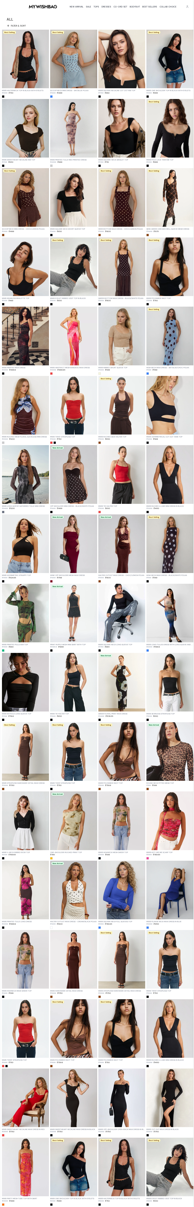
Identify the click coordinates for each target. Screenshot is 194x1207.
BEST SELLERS (149, 6)
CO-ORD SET (120, 6)
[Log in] (187, 7)
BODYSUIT (135, 6)
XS (18, 85)
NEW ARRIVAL (77, 6)
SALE (88, 6)
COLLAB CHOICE (168, 6)
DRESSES (106, 6)
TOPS (96, 6)
